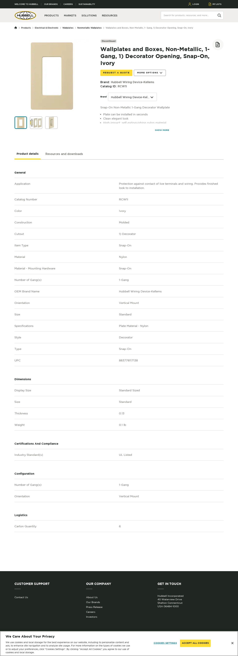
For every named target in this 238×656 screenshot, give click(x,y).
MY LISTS (217, 4)
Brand (103, 97)
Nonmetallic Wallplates (89, 27)
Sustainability (87, 4)
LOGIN (196, 4)
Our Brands (51, 4)
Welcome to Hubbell (26, 4)
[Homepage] (16, 27)
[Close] (232, 643)
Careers (68, 4)
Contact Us (21, 597)
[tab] (27, 154)
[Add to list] (218, 44)
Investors (91, 616)
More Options (147, 73)
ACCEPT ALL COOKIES (195, 643)
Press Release (94, 607)
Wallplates (67, 27)
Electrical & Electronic (46, 27)
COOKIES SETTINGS (165, 643)
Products (26, 27)
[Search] (219, 15)
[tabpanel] (119, 365)
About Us (92, 597)
